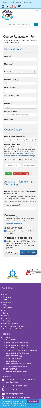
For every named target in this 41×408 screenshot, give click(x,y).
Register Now (18, 2)
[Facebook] (3, 6)
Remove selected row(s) (21, 174)
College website (12, 199)
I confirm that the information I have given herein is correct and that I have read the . (20, 221)
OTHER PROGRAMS (10, 369)
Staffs (5, 300)
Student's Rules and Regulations (14, 326)
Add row (8, 174)
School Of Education (13, 361)
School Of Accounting (13, 358)
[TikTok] (16, 6)
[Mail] (20, 6)
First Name (8, 64)
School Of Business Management (17, 342)
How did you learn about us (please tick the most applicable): (20, 192)
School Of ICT (11, 340)
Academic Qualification (13, 144)
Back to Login (12, 252)
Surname (8, 56)
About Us (6, 294)
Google (19, 201)
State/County (9, 119)
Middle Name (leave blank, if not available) (19, 72)
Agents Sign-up (7, 2)
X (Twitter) (10, 201)
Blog (4, 310)
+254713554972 (23, 386)
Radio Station (30, 196)
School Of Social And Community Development (22, 350)
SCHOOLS (6, 337)
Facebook (32, 199)
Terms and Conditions (10, 323)
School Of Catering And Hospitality (17, 348)
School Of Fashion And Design (16, 366)
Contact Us (7, 318)
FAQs (5, 305)
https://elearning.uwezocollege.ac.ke (18, 398)
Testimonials (7, 302)
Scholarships (7, 308)
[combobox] (6, 83)
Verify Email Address (12, 95)
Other (34, 201)
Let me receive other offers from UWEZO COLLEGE (20, 232)
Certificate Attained (29, 160)
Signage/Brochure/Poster (14, 196)
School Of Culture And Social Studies (18, 364)
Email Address (10, 87)
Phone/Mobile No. (11, 80)
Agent (27, 201)
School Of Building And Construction (18, 353)
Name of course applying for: (15, 136)
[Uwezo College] (7, 14)
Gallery (5, 313)
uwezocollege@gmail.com (14, 394)
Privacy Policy (7, 321)
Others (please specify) (12, 205)
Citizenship (8, 103)
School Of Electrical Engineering (17, 345)
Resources (6, 315)
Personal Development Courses (16, 372)
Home (5, 292)
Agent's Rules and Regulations (13, 329)
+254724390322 (11, 386)
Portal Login (28, 2)
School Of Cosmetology (14, 356)
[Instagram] (12, 6)
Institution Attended (13, 160)
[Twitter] (8, 6)
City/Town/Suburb (11, 111)
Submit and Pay (28, 252)
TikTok (23, 199)
